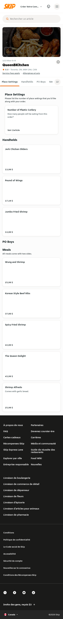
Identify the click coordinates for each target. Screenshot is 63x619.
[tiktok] (34, 595)
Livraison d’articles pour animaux (21, 508)
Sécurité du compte (12, 560)
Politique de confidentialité (16, 539)
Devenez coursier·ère (42, 431)
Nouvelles (36, 464)
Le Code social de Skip (14, 546)
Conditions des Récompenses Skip (19, 575)
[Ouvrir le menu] (57, 7)
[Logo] (10, 6)
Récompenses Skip (13, 443)
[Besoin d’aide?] (48, 6)
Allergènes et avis (31, 73)
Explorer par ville (12, 458)
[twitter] (6, 595)
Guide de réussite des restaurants (43, 451)
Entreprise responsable (16, 464)
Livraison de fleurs (13, 496)
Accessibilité (9, 553)
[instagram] (25, 595)
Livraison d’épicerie (14, 502)
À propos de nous (13, 425)
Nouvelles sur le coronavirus (16, 568)
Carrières (36, 437)
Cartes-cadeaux (11, 437)
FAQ (5, 431)
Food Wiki (36, 458)
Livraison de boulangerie (16, 478)
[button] (9, 81)
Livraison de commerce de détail (21, 484)
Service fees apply (11, 73)
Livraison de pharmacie (16, 514)
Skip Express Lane (13, 449)
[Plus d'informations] (58, 62)
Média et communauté (43, 443)
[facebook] (15, 595)
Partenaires (37, 425)
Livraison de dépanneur (16, 490)
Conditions (8, 532)
